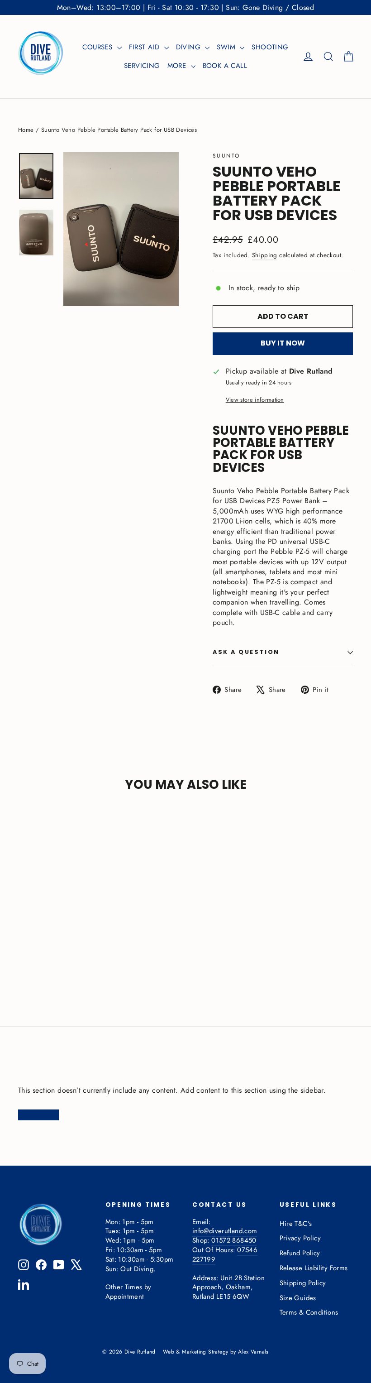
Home (26, 129)
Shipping (264, 254)
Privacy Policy (300, 1238)
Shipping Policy (303, 1283)
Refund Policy (300, 1253)
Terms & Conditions (309, 1312)
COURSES (98, 47)
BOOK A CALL (225, 66)
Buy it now (283, 343)
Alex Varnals (253, 1352)
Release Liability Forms (314, 1268)
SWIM (227, 47)
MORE (178, 66)
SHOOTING (270, 47)
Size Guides (298, 1298)
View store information (255, 400)
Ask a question (246, 652)
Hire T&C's (296, 1224)
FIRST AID (145, 47)
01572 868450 (233, 1240)
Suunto (226, 156)
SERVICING (142, 66)
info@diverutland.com (224, 1231)
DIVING (189, 47)
